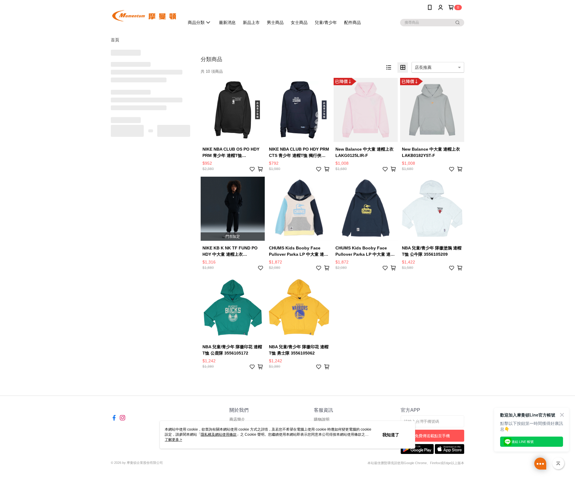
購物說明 (321, 419)
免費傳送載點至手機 (432, 436)
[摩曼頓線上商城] (144, 15)
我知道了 (390, 434)
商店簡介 (237, 419)
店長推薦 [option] (423, 67)
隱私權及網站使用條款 (219, 434)
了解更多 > (173, 439)
